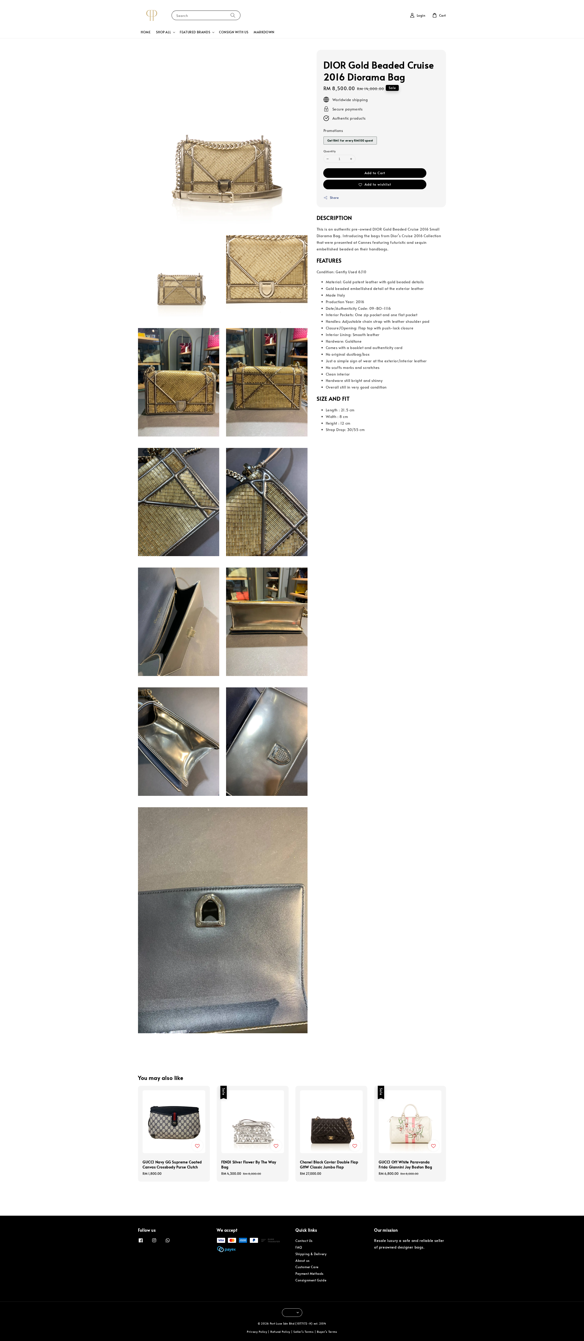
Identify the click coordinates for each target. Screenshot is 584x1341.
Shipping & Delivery (310, 1254)
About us (302, 1260)
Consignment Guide (310, 1280)
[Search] (233, 15)
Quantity (329, 151)
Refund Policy (280, 1332)
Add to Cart (375, 172)
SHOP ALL (163, 32)
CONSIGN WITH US (233, 32)
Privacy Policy (257, 1332)
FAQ (298, 1247)
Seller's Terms (303, 1332)
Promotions (333, 130)
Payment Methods (309, 1273)
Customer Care (306, 1267)
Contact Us (304, 1241)
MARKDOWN (264, 32)
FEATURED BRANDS (195, 32)
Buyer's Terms (327, 1332)
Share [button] (334, 197)
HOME (146, 32)
